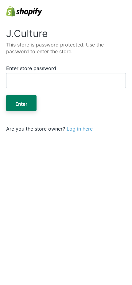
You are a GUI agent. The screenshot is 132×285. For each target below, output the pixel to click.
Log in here (80, 129)
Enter (21, 103)
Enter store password (31, 68)
